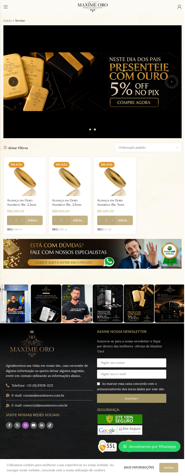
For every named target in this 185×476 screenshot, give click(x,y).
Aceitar (169, 467)
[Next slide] (172, 82)
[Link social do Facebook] (9, 425)
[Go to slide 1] (90, 129)
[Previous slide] (13, 82)
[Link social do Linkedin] (41, 425)
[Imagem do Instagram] (15, 304)
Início (7, 21)
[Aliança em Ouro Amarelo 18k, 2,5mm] (70, 178)
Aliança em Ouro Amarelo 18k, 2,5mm (66, 202)
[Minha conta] (179, 6)
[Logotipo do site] (92, 7)
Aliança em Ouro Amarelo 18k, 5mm (110, 202)
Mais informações (139, 467)
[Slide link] (92, 81)
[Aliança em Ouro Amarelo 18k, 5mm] (115, 178)
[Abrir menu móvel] (5, 6)
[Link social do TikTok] (49, 425)
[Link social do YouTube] (33, 425)
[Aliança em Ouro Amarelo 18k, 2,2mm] (25, 178)
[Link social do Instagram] (25, 425)
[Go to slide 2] (95, 129)
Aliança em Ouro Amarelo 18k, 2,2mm (21, 202)
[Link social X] (17, 425)
